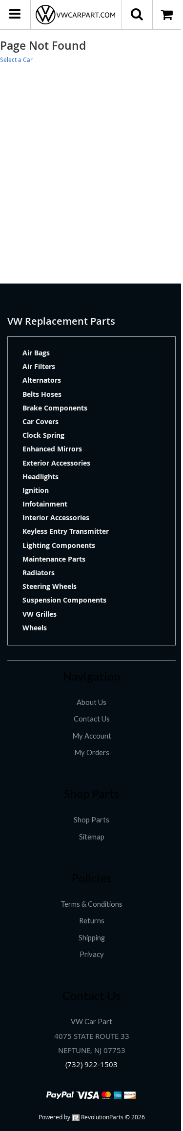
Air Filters (38, 366)
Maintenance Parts (53, 559)
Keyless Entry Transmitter (65, 531)
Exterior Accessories (56, 463)
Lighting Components (58, 545)
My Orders (91, 752)
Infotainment (44, 503)
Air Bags (36, 352)
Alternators (41, 380)
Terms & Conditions (91, 904)
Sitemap (91, 837)
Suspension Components (64, 599)
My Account (91, 736)
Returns (91, 920)
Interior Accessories (55, 517)
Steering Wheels (49, 586)
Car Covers (40, 421)
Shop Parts (91, 820)
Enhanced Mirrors (52, 448)
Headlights (40, 476)
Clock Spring (43, 435)
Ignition (35, 490)
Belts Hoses (41, 394)
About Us (91, 702)
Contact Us (92, 719)
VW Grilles (39, 614)
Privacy (92, 954)
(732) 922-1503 (91, 1064)
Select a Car (16, 59)
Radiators (38, 572)
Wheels (34, 627)
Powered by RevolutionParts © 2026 (92, 1117)
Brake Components (54, 407)
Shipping (92, 938)
